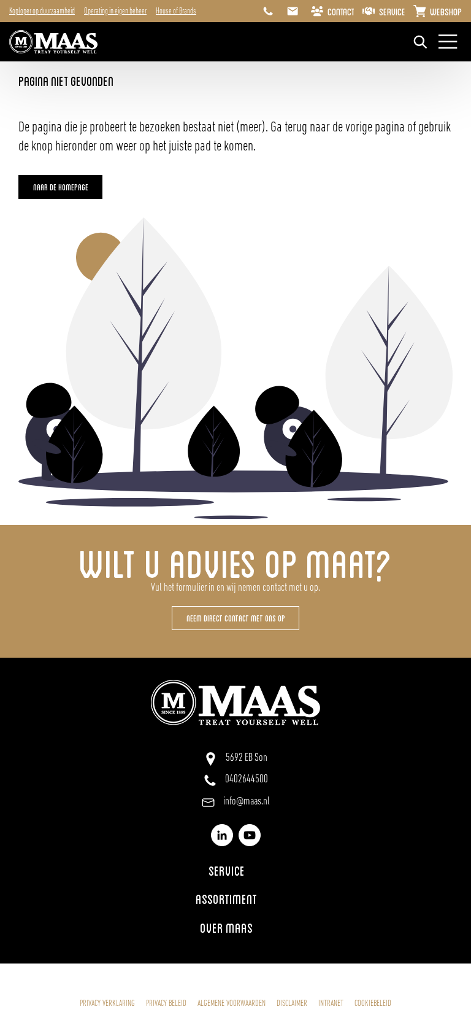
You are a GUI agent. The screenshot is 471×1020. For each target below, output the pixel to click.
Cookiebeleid (372, 1004)
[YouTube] (250, 835)
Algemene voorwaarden (231, 1004)
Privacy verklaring (107, 1004)
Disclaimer (292, 1004)
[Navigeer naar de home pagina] (53, 41)
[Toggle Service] (236, 869)
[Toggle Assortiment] (235, 898)
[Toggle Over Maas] (235, 927)
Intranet (330, 1004)
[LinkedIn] (222, 835)
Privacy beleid (166, 1004)
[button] (60, 187)
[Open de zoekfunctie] (421, 41)
